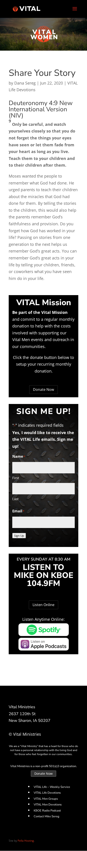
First (15, 478)
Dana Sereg (25, 83)
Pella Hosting (26, 841)
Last (15, 499)
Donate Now (43, 389)
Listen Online (43, 604)
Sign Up (19, 536)
